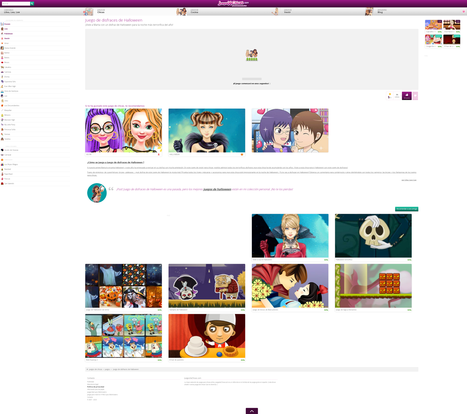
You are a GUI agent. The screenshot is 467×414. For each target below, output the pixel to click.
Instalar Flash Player (252, 38)
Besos (6, 62)
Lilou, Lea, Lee (12, 11)
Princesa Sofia (9, 129)
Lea (6, 29)
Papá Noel (8, 174)
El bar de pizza (450, 46)
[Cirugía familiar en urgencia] (433, 39)
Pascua (7, 179)
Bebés (6, 57)
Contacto (90, 404)
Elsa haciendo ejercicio (452, 31)
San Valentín (9, 183)
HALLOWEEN (174, 161)
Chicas (101, 11)
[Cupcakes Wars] (433, 24)
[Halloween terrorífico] (373, 242)
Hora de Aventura (11, 91)
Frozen (7, 24)
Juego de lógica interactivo (346, 317)
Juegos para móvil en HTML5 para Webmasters (102, 402)
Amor (6, 43)
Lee (5, 96)
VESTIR (88, 161)
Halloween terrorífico (344, 267)
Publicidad (90, 389)
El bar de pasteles (177, 367)
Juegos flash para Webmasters (97, 399)
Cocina (194, 11)
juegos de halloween (217, 196)
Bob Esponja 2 (92, 367)
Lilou (6, 100)
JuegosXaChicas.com (233, 3)
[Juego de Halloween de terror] (123, 292)
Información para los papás (95, 396)
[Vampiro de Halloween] (207, 292)
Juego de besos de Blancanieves (265, 317)
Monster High (9, 120)
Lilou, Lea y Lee (410, 187)
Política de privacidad (95, 394)
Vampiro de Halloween (178, 317)
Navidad (7, 169)
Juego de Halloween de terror (97, 317)
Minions (7, 115)
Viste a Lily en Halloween (262, 267)
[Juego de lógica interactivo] (373, 292)
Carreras (7, 72)
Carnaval (7, 155)
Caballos (7, 67)
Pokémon (8, 33)
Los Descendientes (11, 105)
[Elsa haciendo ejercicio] (451, 24)
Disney (6, 77)
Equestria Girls (10, 81)
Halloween (8, 159)
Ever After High (10, 86)
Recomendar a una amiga (407, 216)
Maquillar (8, 110)
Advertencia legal (92, 391)
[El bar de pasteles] (207, 343)
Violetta (7, 139)
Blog (382, 11)
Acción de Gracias (11, 150)
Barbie (6, 53)
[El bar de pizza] (451, 39)
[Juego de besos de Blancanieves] (290, 292)
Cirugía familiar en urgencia (434, 46)
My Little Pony (9, 124)
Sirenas (7, 134)
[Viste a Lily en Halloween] (290, 242)
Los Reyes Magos (11, 164)
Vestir (288, 11)
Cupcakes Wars (432, 31)
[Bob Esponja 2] (123, 343)
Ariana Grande (10, 48)
